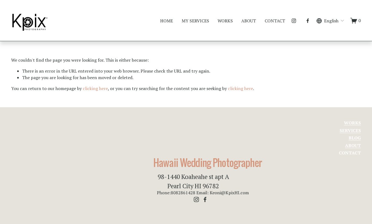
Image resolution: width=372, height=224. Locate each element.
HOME (166, 21)
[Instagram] (294, 20)
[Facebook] (307, 20)
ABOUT (248, 21)
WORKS (225, 21)
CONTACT (275, 21)
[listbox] (330, 20)
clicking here (95, 88)
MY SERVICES (195, 21)
